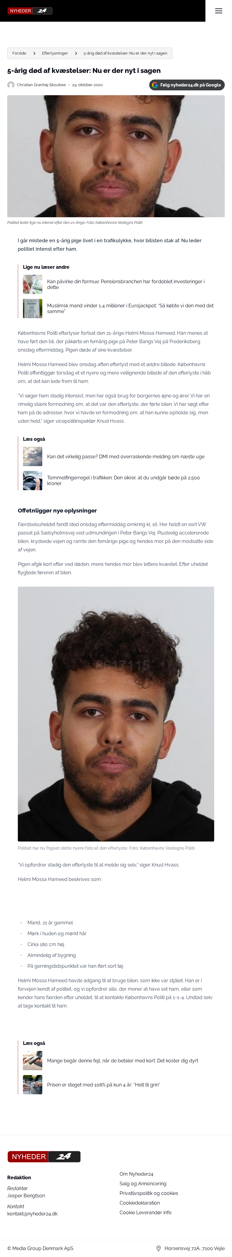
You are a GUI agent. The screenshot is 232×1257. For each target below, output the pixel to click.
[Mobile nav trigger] (219, 11)
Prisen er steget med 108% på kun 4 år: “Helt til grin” (103, 1085)
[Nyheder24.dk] (106, 10)
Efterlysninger (55, 53)
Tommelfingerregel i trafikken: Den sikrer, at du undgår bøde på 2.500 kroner (123, 480)
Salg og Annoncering (143, 1183)
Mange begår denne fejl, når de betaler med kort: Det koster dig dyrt (122, 1061)
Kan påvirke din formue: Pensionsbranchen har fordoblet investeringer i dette (126, 284)
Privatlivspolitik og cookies (149, 1193)
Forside (19, 53)
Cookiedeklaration (140, 1203)
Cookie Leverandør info (146, 1212)
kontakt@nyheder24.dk (32, 1214)
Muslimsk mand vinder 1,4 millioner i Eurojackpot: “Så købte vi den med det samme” (130, 308)
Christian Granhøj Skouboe (41, 85)
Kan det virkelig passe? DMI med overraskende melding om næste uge (126, 456)
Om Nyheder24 (136, 1174)
